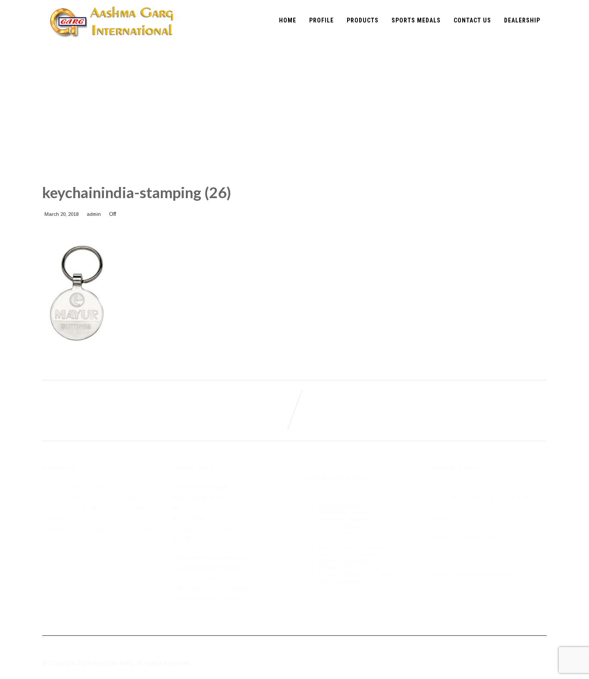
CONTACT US (472, 20)
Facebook (443, 594)
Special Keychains (343, 581)
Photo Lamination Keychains (356, 574)
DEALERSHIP (522, 20)
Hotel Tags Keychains (348, 553)
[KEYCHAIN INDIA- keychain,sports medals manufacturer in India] (111, 3)
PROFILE (321, 20)
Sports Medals (338, 533)
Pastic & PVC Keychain (350, 567)
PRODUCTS (363, 20)
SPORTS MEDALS (416, 20)
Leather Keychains (343, 560)
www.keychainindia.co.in (489, 575)
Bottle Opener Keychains (352, 546)
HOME (287, 20)
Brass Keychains (341, 505)
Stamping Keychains (346, 512)
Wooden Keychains (344, 519)
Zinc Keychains (339, 526)
